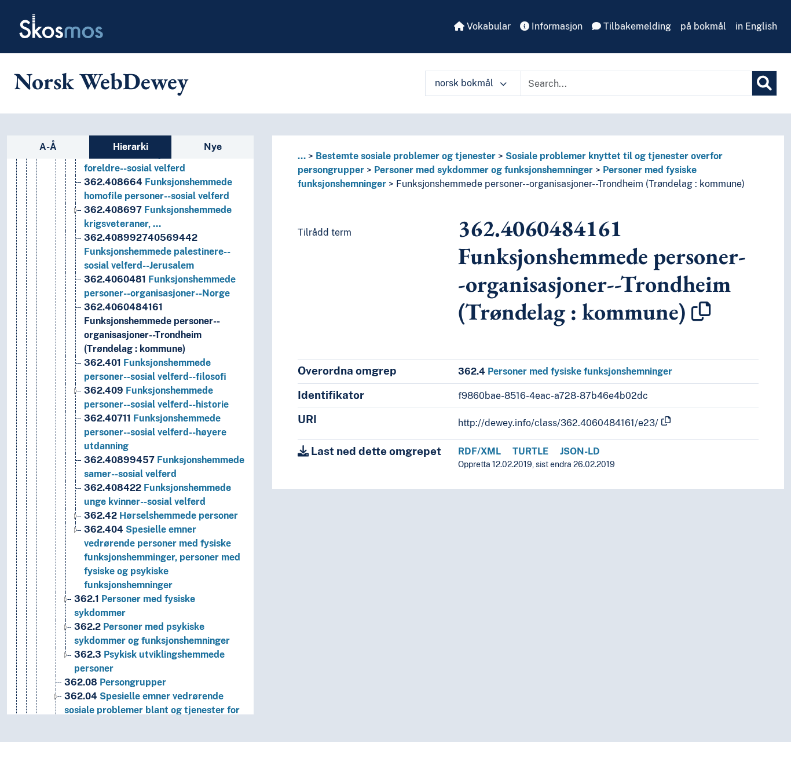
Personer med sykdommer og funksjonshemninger (483, 169)
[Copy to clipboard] (701, 311)
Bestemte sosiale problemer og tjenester (406, 156)
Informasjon (556, 26)
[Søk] (764, 83)
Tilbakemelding (636, 26)
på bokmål (703, 26)
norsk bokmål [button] (465, 83)
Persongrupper (115, 682)
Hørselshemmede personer (161, 515)
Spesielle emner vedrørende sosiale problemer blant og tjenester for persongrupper (152, 710)
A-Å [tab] (48, 146)
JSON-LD (580, 451)
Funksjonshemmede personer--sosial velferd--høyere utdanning (155, 432)
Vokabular (487, 26)
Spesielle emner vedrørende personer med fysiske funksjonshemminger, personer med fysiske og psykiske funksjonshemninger (162, 557)
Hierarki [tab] (130, 146)
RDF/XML (479, 451)
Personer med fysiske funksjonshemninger (565, 371)
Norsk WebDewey (101, 81)
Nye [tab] (213, 146)
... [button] (302, 156)
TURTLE (530, 451)
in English (756, 26)
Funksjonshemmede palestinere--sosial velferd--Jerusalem (157, 251)
